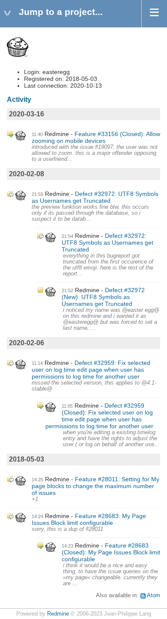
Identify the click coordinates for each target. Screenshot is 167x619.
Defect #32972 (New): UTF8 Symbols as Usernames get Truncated (103, 297)
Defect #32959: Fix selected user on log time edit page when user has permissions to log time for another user (91, 369)
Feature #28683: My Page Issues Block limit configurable (89, 519)
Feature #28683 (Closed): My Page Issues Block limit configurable (111, 552)
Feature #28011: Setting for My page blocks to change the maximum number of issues (95, 486)
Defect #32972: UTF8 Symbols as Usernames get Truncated (95, 197)
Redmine (58, 614)
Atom (153, 595)
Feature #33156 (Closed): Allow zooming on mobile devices (96, 137)
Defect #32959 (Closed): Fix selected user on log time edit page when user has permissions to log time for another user (99, 415)
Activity (19, 99)
